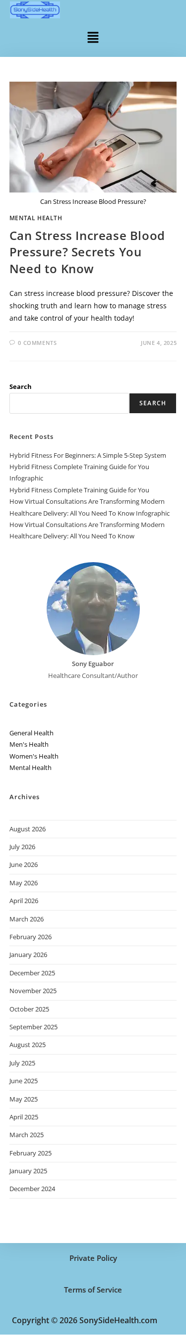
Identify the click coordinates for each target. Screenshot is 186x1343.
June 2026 (23, 864)
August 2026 (27, 828)
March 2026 (26, 918)
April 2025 (23, 1116)
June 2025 (23, 1080)
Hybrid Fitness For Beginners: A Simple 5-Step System (87, 455)
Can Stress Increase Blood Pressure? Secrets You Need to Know (87, 252)
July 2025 (22, 1062)
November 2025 (33, 990)
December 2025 (32, 972)
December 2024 (32, 1188)
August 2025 (27, 1044)
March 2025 (26, 1134)
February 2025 (30, 1153)
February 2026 (30, 936)
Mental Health (35, 218)
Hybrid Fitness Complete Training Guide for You (79, 489)
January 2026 (28, 954)
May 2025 (23, 1099)
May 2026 (23, 882)
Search (20, 386)
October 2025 (29, 1009)
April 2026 (23, 900)
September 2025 (33, 1026)
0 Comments (37, 342)
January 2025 (28, 1170)
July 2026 (22, 846)
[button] (93, 36)
